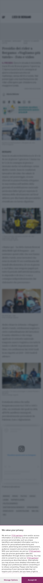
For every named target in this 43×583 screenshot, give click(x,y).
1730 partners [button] (17, 535)
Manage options (11, 580)
